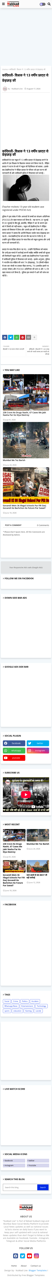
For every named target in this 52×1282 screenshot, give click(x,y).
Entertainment (27, 1006)
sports (7, 1011)
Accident (34, 1001)
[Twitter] (10, 337)
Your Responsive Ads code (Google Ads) (26, 567)
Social (6, 1001)
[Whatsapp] (16, 337)
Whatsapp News (10, 1006)
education (17, 1011)
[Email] (28, 337)
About (24, 1265)
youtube (16, 757)
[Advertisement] (26, 37)
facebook (16, 743)
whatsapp (16, 750)
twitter (40, 743)
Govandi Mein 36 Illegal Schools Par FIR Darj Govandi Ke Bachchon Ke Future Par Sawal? (24, 506)
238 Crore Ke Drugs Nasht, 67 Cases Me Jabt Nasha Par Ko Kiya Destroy (24, 413)
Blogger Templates (38, 1270)
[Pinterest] (22, 337)
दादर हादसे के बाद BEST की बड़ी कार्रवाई (37, 876)
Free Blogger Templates (33, 1275)
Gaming (28, 1011)
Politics (25, 1001)
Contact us (36, 1265)
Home (5, 69)
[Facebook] (4, 337)
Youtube (32, 1165)
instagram (40, 750)
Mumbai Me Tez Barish (14, 460)
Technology (41, 1006)
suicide (38, 1011)
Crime (15, 1001)
